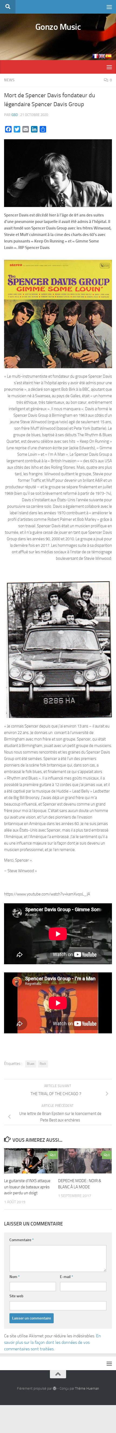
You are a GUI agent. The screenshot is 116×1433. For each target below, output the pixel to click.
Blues (31, 1064)
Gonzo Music (58, 27)
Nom (14, 1277)
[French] (95, 56)
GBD (14, 115)
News (9, 80)
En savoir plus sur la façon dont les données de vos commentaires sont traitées (52, 1342)
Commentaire (21, 1240)
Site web (16, 1296)
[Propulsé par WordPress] (54, 1388)
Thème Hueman (87, 1388)
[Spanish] (108, 56)
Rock (43, 1064)
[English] (102, 56)
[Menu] (109, 7)
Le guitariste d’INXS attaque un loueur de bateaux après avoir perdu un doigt (27, 1186)
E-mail (66, 1277)
